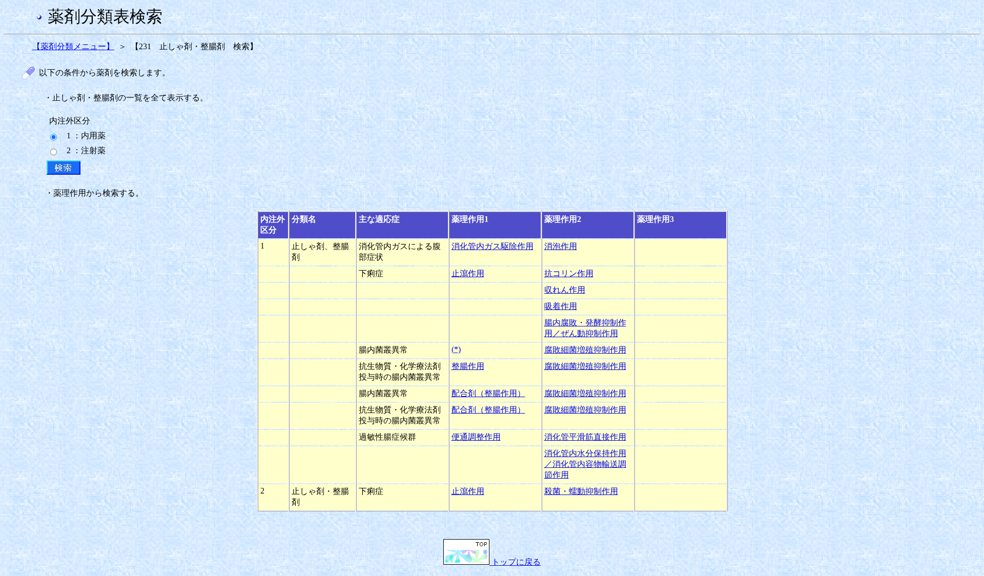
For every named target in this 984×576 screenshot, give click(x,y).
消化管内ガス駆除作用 (493, 246)
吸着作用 (560, 306)
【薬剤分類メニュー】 (73, 46)
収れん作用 (564, 289)
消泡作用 (560, 246)
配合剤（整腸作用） (488, 393)
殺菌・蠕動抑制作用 (581, 491)
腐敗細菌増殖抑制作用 (585, 349)
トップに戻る (515, 562)
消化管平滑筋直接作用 (585, 437)
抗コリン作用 (568, 273)
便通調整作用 (476, 437)
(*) (456, 349)
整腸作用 (468, 366)
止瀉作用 (468, 273)
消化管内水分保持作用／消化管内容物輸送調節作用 (585, 464)
